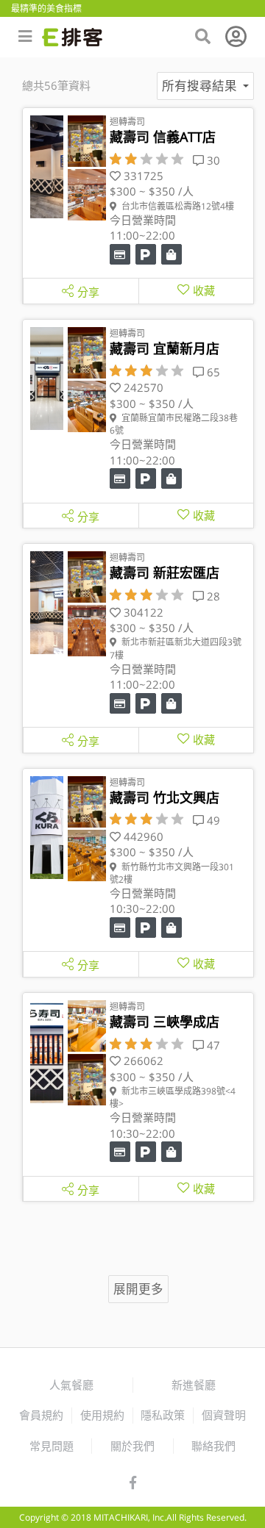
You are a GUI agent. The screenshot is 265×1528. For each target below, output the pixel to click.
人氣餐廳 (71, 1384)
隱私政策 (163, 1414)
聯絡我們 (213, 1445)
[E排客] (72, 37)
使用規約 (102, 1414)
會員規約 (41, 1414)
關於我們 (132, 1445)
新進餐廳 (194, 1384)
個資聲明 (224, 1414)
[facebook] (133, 1483)
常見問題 (51, 1445)
